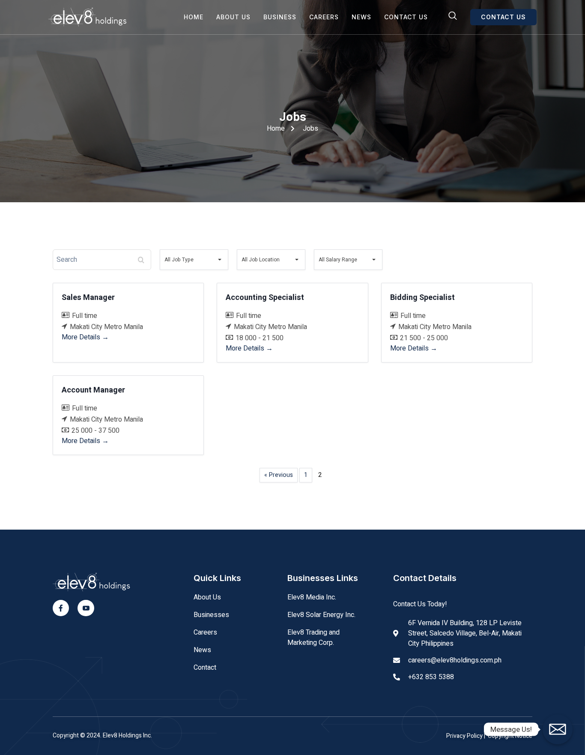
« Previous (278, 474)
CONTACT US (503, 17)
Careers (324, 17)
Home (193, 17)
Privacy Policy (465, 735)
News (361, 17)
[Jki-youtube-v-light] (86, 608)
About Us (233, 17)
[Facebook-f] (61, 608)
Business (279, 17)
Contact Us (406, 17)
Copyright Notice (510, 735)
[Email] (558, 729)
